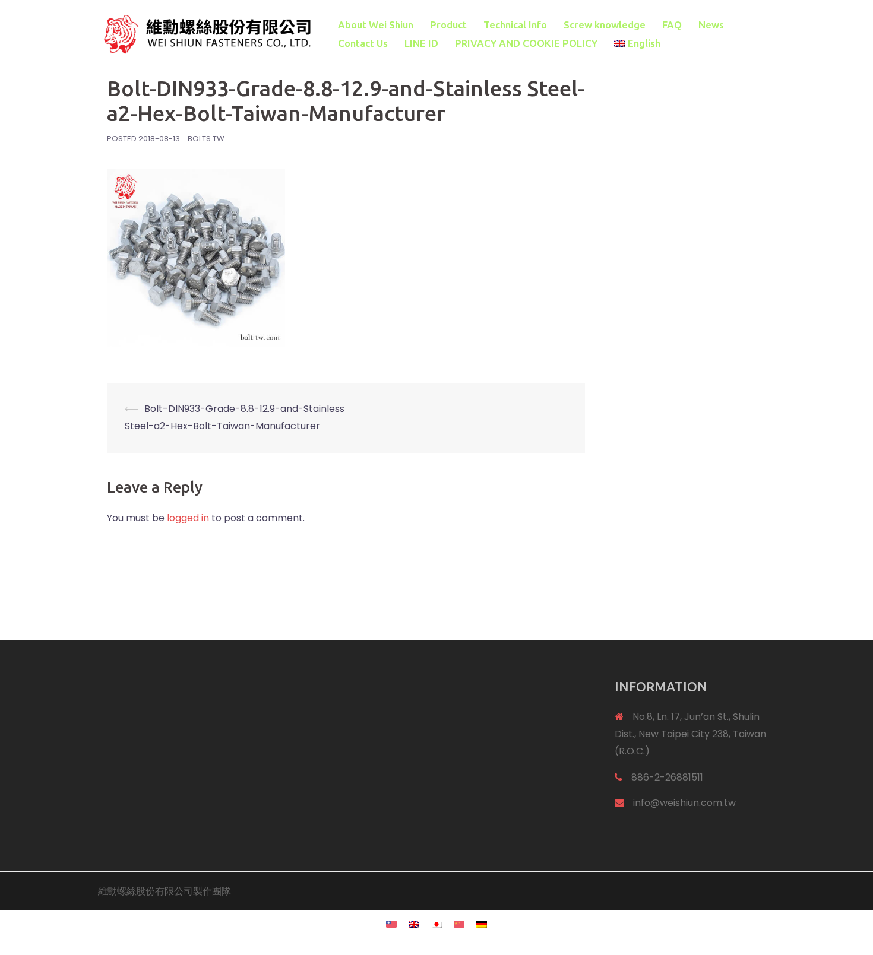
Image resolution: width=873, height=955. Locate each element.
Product (448, 24)
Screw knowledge (605, 24)
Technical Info (515, 24)
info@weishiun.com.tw (684, 803)
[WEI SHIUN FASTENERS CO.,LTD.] (205, 33)
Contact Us (363, 43)
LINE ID (421, 43)
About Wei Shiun (375, 24)
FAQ (672, 24)
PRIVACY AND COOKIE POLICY (526, 43)
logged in (188, 518)
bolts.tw (206, 138)
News (711, 24)
